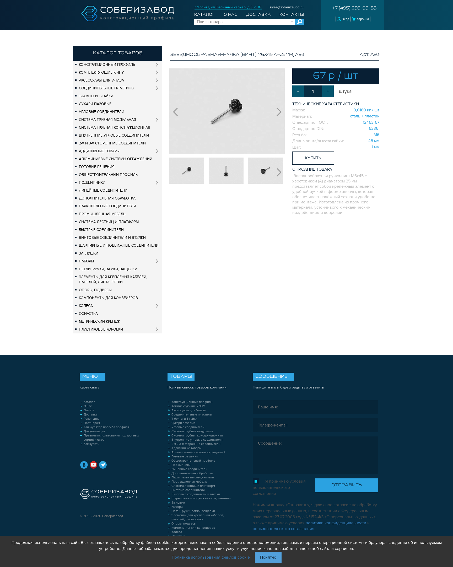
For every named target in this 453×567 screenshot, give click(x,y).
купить (313, 158)
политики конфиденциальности (336, 523)
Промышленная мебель (102, 214)
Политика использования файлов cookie (211, 557)
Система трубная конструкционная (114, 127)
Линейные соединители (103, 190)
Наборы (86, 261)
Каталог (204, 15)
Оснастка (88, 313)
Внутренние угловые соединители (114, 135)
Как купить (91, 444)
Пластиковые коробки (101, 329)
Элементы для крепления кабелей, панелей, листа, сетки (113, 279)
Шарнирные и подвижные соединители (119, 245)
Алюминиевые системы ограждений (115, 159)
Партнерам (92, 423)
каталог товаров (118, 53)
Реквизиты (92, 419)
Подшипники (92, 182)
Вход (345, 19)
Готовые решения (97, 167)
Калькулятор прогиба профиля (107, 427)
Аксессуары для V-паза (101, 80)
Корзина (363, 19)
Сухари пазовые (95, 104)
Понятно (268, 557)
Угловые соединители (101, 112)
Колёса (86, 306)
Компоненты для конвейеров (108, 298)
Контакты (291, 15)
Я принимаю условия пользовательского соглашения (279, 487)
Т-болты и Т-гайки (96, 96)
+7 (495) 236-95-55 (354, 8)
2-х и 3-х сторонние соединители (112, 143)
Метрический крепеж (99, 321)
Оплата (89, 410)
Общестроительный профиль (108, 174)
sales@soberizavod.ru (286, 7)
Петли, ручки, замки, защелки (108, 269)
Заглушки (88, 253)
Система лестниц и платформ (109, 222)
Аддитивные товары (99, 151)
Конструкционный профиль (107, 64)
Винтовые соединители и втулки (112, 237)
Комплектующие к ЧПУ (101, 72)
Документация (94, 431)
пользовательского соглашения (283, 528)
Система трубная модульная (107, 119)
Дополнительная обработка (107, 198)
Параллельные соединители (107, 206)
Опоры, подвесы (95, 290)
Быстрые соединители (101, 230)
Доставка (258, 15)
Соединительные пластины (106, 88)
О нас (230, 15)
